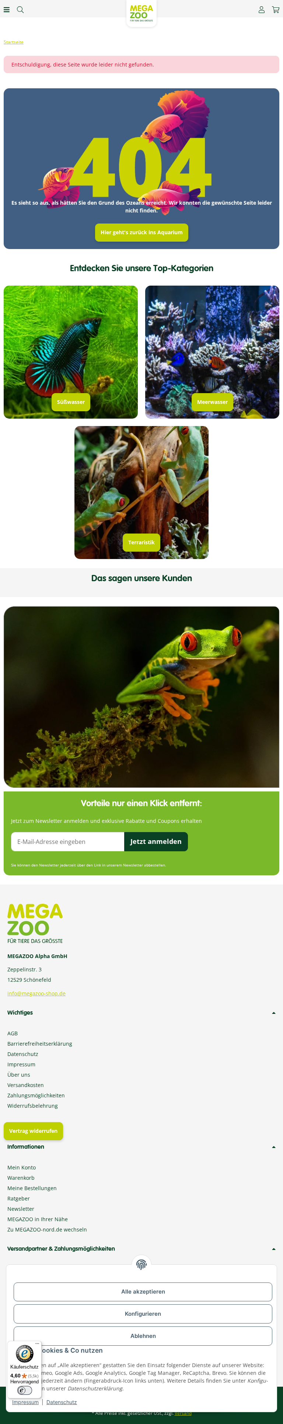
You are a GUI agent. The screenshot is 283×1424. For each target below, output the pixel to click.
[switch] (24, 1390)
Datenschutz (61, 1402)
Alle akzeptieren (143, 1291)
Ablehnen (143, 1335)
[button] (262, 9)
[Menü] (37, 1345)
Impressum (25, 1402)
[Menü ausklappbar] (7, 9)
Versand (183, 1413)
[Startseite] (14, 42)
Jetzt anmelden (156, 841)
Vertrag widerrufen (33, 1130)
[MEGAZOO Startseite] (141, 12)
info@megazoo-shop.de (36, 993)
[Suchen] (20, 9)
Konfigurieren (143, 1313)
